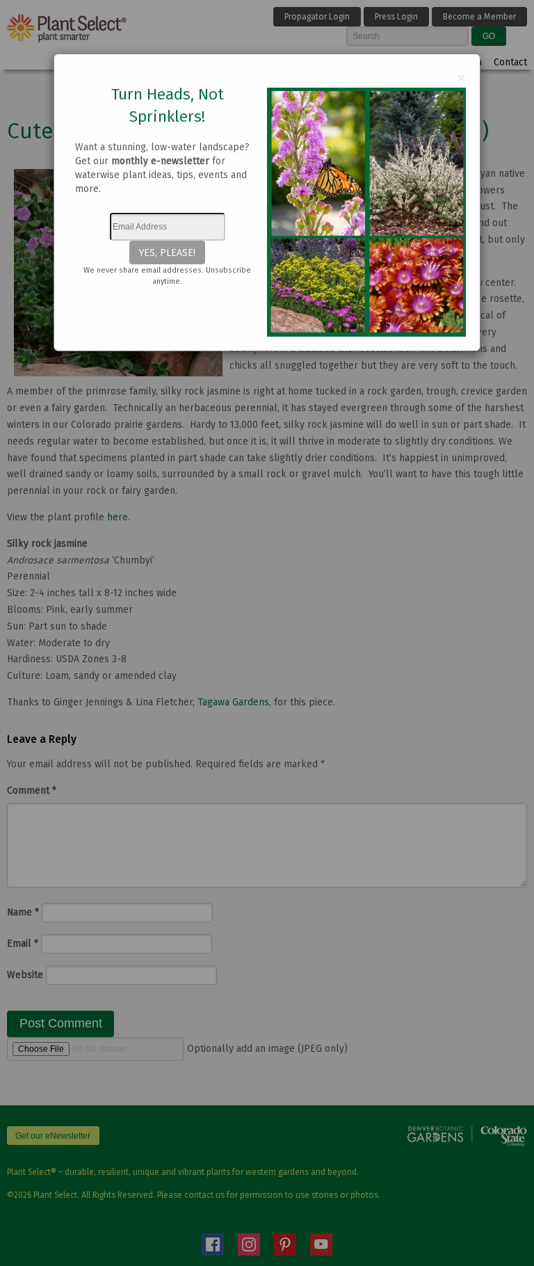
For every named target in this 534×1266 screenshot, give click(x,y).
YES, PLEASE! (167, 252)
